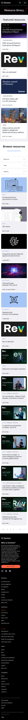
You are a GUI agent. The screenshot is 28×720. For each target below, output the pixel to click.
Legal (2, 707)
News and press (5, 683)
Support (3, 664)
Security (3, 704)
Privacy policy (4, 699)
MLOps (3, 588)
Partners (3, 685)
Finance (3, 614)
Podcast (3, 654)
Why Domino (4, 677)
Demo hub (4, 667)
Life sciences (4, 611)
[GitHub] (10, 570)
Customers (4, 688)
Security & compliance (7, 599)
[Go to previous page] (3, 528)
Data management (6, 583)
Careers (3, 680)
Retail (2, 619)
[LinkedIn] (6, 570)
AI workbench (4, 586)
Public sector (4, 617)
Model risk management (7, 638)
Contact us (4, 691)
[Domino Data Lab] (5, 3)
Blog (2, 651)
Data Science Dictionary (7, 659)
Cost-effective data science (8, 633)
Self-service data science (8, 635)
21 (20, 528)
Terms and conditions (6, 702)
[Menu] (25, 3)
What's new (4, 601)
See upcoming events (14, 150)
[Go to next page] (24, 528)
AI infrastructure (5, 580)
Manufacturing (5, 622)
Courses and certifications (8, 656)
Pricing (3, 596)
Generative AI (4, 630)
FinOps (3, 593)
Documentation (5, 662)
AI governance (5, 591)
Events (3, 648)
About (2, 675)
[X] (2, 570)
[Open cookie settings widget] (3, 717)
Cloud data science (6, 641)
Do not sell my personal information (10, 697)
